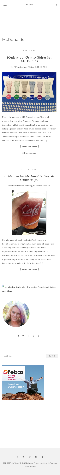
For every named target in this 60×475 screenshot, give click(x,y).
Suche (52, 356)
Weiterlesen (29, 146)
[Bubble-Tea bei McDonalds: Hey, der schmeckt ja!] (29, 212)
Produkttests (28, 169)
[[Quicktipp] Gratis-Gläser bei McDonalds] (29, 92)
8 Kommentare (29, 153)
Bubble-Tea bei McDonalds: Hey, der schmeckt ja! (29, 178)
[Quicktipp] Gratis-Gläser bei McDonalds (29, 59)
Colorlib (46, 463)
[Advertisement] (23, 424)
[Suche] (56, 4)
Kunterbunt (29, 51)
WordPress (31, 466)
